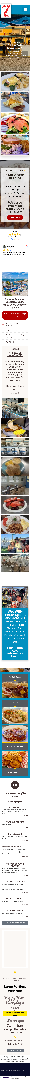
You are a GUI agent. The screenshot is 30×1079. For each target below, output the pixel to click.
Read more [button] (5, 260)
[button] (25, 9)
